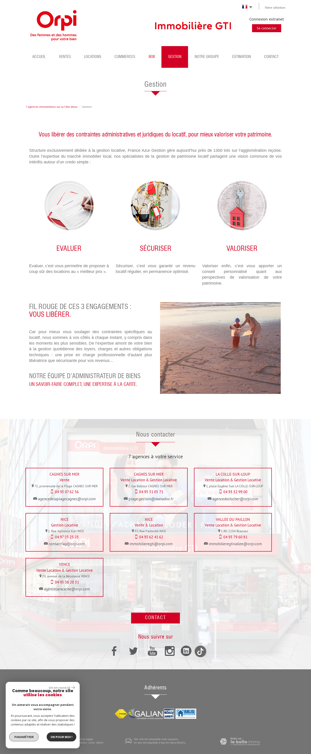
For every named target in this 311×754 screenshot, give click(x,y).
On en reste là (59, 688)
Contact (271, 57)
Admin (99, 742)
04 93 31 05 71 (151, 491)
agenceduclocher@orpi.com (235, 498)
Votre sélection (275, 7)
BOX (152, 57)
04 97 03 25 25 (67, 536)
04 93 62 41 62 (151, 536)
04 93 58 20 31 (67, 582)
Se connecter (266, 28)
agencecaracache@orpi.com (67, 589)
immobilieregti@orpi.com (151, 543)
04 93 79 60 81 (235, 536)
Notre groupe (207, 57)
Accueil (39, 57)
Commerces (125, 57)
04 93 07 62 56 (67, 491)
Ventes (65, 57)
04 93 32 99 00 (235, 491)
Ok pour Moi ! (61, 737)
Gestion (174, 57)
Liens (91, 742)
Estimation (241, 57)
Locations (92, 57)
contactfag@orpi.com (67, 543)
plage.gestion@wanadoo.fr (151, 498)
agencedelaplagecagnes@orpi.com (67, 498)
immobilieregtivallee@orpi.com (235, 543)
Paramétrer (24, 737)
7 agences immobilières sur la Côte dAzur (52, 106)
